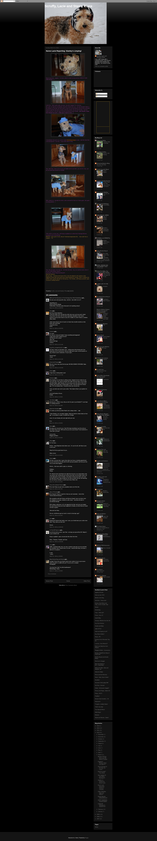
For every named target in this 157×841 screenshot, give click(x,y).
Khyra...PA (97, 636)
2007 (98, 818)
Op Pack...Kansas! (100, 685)
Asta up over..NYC (100, 595)
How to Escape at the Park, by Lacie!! (102, 768)
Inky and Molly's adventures (101, 514)
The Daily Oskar (101, 526)
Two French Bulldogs (103, 203)
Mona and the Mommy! (101, 674)
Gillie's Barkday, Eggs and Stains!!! (102, 793)
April (99, 752)
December (101, 734)
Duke (51, 426)
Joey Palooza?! (100, 570)
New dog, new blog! (101, 164)
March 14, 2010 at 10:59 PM (56, 328)
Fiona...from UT (99, 615)
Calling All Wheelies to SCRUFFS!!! (101, 805)
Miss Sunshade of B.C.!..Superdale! (99, 664)
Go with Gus (100, 369)
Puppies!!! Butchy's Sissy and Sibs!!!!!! (102, 763)
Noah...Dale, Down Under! (102, 677)
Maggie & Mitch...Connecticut (102, 650)
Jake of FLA (98, 628)
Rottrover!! (97, 701)
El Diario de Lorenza (102, 358)
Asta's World (100, 335)
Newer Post (49, 581)
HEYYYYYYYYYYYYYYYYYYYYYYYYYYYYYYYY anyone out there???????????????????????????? (103, 468)
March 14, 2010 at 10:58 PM (56, 308)
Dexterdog (97, 610)
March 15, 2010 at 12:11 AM (56, 344)
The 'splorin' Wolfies (102, 192)
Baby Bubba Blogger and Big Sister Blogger (103, 414)
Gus (51, 518)
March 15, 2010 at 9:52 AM (56, 515)
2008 (98, 816)
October (100, 739)
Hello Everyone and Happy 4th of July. (106, 275)
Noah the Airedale (54, 408)
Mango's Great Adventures (101, 501)
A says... (105, 348)
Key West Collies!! (99, 634)
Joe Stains (52, 400)
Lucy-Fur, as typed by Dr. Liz (57, 347)
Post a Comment (52, 574)
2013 (98, 725)
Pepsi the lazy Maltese (103, 346)
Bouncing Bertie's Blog (103, 163)
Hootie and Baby (99, 626)
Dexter (51, 458)
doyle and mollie (101, 426)
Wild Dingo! (98, 712)
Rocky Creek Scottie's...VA (102, 698)
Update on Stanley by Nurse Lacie (101, 781)
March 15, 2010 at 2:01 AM (56, 405)
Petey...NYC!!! (98, 693)
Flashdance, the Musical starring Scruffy (106, 481)
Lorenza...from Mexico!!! (101, 643)
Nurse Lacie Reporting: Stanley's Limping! (101, 787)
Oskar (51, 370)
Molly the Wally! (99, 672)
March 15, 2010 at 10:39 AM (56, 541)
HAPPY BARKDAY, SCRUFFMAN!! (102, 800)
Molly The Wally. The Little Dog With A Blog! (103, 271)
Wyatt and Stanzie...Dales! (102, 717)
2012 (98, 728)
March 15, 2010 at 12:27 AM (56, 374)
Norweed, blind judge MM (101, 682)
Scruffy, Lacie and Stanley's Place (102, 56)
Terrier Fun (100, 226)
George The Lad (101, 449)
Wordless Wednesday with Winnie (106, 229)
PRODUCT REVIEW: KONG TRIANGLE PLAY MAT (105, 316)
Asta (51, 311)
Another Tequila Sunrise (103, 180)
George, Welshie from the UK (102, 620)
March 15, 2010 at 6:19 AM (56, 455)
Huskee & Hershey (102, 389)
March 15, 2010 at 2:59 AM (56, 423)
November (101, 736)
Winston (97, 715)
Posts (98, 93)
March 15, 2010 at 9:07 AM (56, 489)
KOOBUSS (99, 489)
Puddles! (97, 696)
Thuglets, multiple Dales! (101, 704)
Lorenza (52, 331)
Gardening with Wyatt (103, 169)
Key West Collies (101, 152)
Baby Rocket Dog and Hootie (57, 559)
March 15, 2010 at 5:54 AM (56, 437)
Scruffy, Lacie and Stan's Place (68, 6)
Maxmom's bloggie (100, 661)
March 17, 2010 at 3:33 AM (56, 570)
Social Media (106, 205)
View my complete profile (101, 66)
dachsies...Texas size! (100, 600)
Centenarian (106, 379)
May (99, 750)
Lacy (51, 544)
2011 (98, 730)
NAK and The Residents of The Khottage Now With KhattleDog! (65, 298)
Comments (100, 96)
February (100, 809)
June (99, 748)
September (101, 741)
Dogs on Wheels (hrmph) (105, 218)
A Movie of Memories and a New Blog (106, 505)
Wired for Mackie (101, 575)
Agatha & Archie (99, 592)
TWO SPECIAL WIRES (103, 215)
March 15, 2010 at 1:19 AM (56, 397)
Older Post (87, 581)
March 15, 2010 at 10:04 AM (56, 527)
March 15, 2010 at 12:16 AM (56, 367)
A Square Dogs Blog (102, 534)
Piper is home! (106, 577)
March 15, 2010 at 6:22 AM (56, 481)
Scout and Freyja (54, 362)
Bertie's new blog (99, 597)
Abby (51, 440)
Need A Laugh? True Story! (102, 772)
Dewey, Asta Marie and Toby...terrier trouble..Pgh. (101, 603)
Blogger (86, 837)
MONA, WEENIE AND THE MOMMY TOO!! (102, 266)
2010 (98, 732)
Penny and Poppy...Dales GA (102, 690)
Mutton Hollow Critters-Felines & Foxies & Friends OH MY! (103, 311)
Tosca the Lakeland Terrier (56, 485)
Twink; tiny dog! (99, 706)
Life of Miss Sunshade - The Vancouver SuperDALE (103, 377)
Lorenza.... (105, 359)
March (100, 754)
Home (68, 581)
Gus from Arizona (99, 623)
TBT (104, 325)
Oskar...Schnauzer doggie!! (102, 688)
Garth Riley (98, 618)
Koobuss (52, 378)
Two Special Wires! (100, 709)
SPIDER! (105, 286)
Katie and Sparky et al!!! (101, 631)
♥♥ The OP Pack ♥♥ (54, 530)
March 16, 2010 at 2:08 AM (56, 556)
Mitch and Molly (101, 140)
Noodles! (97, 680)
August (100, 743)
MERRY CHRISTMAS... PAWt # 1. (106, 242)
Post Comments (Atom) (71, 585)
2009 (98, 814)
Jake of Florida (53, 492)
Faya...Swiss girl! (99, 612)
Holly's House (100, 438)
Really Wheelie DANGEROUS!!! (102, 797)
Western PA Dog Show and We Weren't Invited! (102, 758)
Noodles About (101, 558)
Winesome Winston (102, 323)
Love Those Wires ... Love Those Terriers (102, 401)
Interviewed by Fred (101, 370)
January (100, 811)
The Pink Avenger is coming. (105, 418)
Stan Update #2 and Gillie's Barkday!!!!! (102, 777)
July (99, 745)
